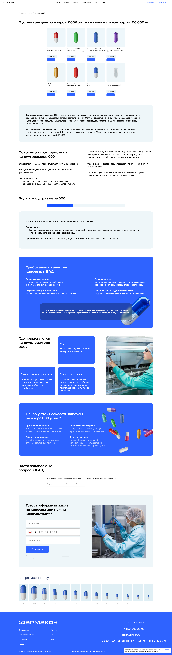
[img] (38, 622)
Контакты (103, 2)
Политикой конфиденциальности (150, 651)
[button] (86, 594)
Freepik (102, 651)
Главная (22, 13)
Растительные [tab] (86, 205)
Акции (96, 2)
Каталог (58, 2)
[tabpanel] (86, 232)
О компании (67, 2)
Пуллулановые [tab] (112, 205)
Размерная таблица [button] (86, 2)
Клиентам (75, 2)
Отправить (37, 549)
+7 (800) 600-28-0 (132, 628)
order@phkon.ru (131, 634)
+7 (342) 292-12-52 (133, 622)
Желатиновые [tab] (60, 205)
